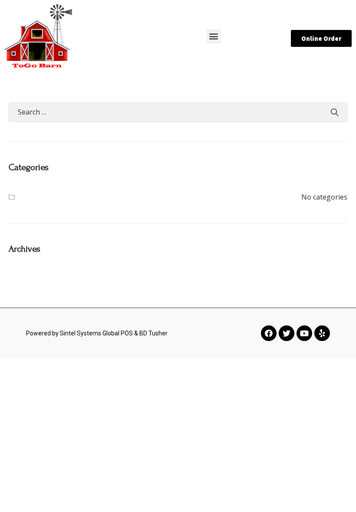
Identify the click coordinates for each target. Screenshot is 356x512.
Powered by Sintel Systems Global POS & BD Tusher (97, 333)
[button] (214, 36)
